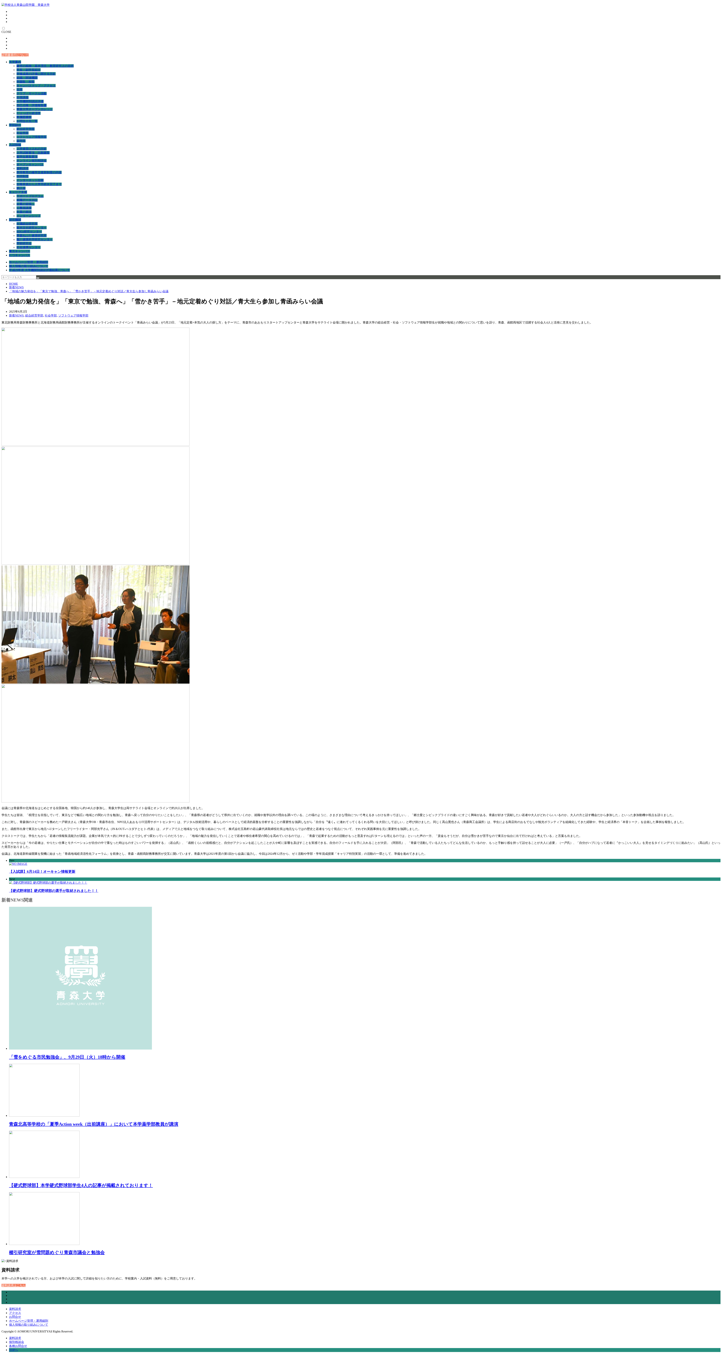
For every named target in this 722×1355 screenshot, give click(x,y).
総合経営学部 (26, 129)
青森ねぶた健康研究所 (32, 235)
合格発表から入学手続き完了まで (39, 184)
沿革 (20, 89)
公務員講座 (24, 207)
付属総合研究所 (27, 223)
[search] (37, 278)
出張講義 (23, 97)
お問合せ (15, 1316)
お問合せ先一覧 (27, 121)
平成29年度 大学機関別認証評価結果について (39, 270)
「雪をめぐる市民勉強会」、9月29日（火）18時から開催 (67, 1057)
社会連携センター (29, 247)
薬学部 (21, 140)
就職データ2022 (27, 200)
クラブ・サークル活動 (32, 93)
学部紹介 (15, 125)
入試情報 (15, 144)
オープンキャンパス (30, 164)
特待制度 (23, 176)
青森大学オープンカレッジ (35, 109)
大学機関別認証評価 (30, 101)
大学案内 (15, 61)
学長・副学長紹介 (29, 69)
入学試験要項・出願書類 (33, 152)
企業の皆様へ (26, 204)
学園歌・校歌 (26, 81)
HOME (13, 283)
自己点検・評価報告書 (32, 105)
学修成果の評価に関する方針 (36, 73)
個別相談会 (16, 1342)
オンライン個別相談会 (32, 160)
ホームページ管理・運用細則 (28, 262)
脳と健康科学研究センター (35, 239)
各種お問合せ (18, 1345)
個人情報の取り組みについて (28, 266)
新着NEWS (16, 287)
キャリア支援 (18, 192)
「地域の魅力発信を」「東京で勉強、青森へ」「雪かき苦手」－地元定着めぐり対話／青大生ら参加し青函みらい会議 (88, 291)
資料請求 (23, 168)
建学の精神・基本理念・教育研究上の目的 (45, 65)
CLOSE (6, 31)
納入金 (21, 188)
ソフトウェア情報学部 (32, 136)
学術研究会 (24, 243)
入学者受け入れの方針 (32, 148)
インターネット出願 (30, 180)
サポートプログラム (30, 196)
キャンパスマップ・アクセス (36, 85)
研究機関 (15, 219)
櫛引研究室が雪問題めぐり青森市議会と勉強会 (57, 1252)
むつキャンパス (19, 255)
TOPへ (13, 1349)
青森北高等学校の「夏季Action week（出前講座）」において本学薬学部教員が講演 (93, 1124)
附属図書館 (24, 117)
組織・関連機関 (27, 77)
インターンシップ (29, 215)
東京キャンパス (19, 251)
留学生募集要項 (27, 156)
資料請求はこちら (14, 1285)
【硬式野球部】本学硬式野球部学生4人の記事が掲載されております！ (81, 1185)
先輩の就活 (24, 211)
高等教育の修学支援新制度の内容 (39, 172)
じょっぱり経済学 (29, 113)
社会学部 (23, 133)
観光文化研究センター (32, 227)
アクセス (15, 1312)
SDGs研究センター (29, 231)
